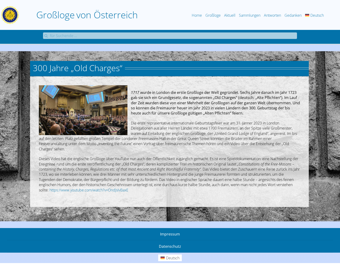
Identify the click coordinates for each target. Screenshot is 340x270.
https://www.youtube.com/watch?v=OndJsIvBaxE (88, 190)
